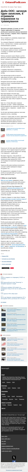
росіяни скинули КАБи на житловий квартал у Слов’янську (15, 141)
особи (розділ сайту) (6, 451)
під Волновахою (20, 246)
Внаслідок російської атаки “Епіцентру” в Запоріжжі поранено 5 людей (12, 283)
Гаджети (15, 404)
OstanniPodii (4, 7)
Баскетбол (5, 399)
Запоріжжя (4, 378)
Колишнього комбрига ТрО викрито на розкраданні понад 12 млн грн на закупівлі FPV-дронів (13, 289)
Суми (19, 379)
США (13, 382)
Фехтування (19, 396)
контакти (3, 443)
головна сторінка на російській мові (10, 448)
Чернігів (23, 378)
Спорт (3, 394)
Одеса (13, 377)
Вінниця (4, 379)
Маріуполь (8, 379)
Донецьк (23, 377)
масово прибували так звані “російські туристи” (13, 199)
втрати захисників (6, 264)
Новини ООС (5, 256)
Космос (4, 404)
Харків (10, 377)
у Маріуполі (12, 246)
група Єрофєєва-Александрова (9, 233)
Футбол (4, 396)
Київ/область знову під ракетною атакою (16, 314)
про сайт (3, 441)
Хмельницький (14, 379)
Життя (3, 408)
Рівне (20, 378)
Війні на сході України (6, 180)
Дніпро (19, 377)
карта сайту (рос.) (5, 438)
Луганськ (14, 378)
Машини (10, 404)
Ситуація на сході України (8, 258)
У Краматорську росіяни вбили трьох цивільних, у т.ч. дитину (15, 129)
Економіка (4, 391)
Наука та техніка (6, 402)
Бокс (9, 396)
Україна (19, 7)
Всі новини (10, 7)
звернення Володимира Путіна (15, 188)
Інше (20, 404)
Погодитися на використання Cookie (14, 470)
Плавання (21, 399)
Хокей (13, 396)
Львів (16, 377)
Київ (8, 377)
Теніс (16, 399)
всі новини (3, 302)
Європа (8, 382)
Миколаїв (9, 378)
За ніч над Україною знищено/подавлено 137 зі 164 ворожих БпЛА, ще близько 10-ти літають (13, 298)
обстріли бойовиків (6, 261)
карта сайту (4, 436)
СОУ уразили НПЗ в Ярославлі (9, 293)
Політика (4, 385)
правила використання (7, 446)
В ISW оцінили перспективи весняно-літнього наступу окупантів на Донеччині (16, 135)
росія (3, 382)
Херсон (17, 378)
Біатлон (11, 399)
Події (15, 7)
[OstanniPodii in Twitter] (14, 457)
